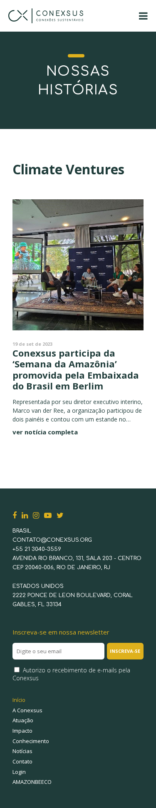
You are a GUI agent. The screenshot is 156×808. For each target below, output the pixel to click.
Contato (22, 761)
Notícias (22, 751)
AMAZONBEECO (32, 782)
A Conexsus (27, 710)
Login (19, 772)
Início (18, 700)
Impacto (22, 730)
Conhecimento (30, 741)
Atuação (22, 720)
